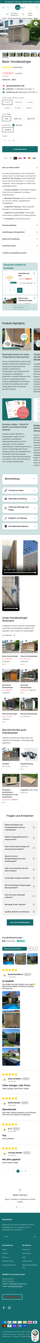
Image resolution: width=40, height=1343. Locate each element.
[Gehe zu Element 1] (5, 55)
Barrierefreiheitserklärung (29, 1266)
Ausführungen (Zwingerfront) (20, 232)
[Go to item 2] (20, 959)
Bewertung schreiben (12, 949)
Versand (15, 1336)
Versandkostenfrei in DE (15, 86)
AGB (23, 1257)
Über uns (5, 1257)
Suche (4, 1249)
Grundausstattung (20, 225)
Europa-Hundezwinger (28, 714)
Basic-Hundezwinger (10, 656)
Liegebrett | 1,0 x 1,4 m (29, 790)
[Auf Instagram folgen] (9, 1307)
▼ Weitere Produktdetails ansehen (14, 253)
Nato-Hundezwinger (9, 714)
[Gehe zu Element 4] (27, 55)
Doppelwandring (26, 764)
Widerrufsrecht (27, 1261)
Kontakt (5, 1253)
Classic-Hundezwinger (28, 656)
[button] (7, 67)
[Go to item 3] (32, 959)
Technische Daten (20, 245)
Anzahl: (4, 136)
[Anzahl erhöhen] (13, 140)
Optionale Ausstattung (20, 239)
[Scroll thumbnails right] (35, 959)
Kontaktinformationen (26, 1336)
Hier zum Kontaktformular (20, 922)
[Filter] (30, 949)
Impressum (26, 1249)
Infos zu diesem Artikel (20, 167)
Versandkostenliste (8, 1265)
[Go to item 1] (8, 959)
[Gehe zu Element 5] (34, 55)
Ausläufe (5, 764)
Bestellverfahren (8, 1261)
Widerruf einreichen (12, 1297)
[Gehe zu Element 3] (19, 55)
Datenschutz (26, 1253)
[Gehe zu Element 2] (12, 55)
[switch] (35, 1340)
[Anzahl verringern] (5, 140)
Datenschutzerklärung (9, 1334)
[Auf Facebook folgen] (3, 1307)
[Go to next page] (26, 1171)
